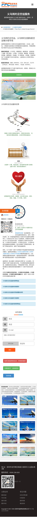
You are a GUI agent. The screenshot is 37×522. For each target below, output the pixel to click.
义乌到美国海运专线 (24, 388)
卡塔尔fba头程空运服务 (12, 388)
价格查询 (22, 498)
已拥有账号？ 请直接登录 (11, 368)
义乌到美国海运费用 (20, 390)
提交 (10, 350)
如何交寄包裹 (23, 495)
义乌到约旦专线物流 (15, 253)
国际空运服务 (29, 390)
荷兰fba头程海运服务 (14, 386)
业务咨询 (5, 215)
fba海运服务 (24, 391)
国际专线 (3, 503)
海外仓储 (3, 500)
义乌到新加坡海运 (8, 393)
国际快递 (3, 495)
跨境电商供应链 (18, 233)
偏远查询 (22, 503)
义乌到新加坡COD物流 (18, 393)
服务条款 (22, 500)
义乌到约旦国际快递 (22, 252)
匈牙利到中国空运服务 (25, 386)
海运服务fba (17, 391)
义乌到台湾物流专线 (9, 390)
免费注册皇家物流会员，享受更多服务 (15, 361)
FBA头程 (3, 498)
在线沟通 (8, 375)
